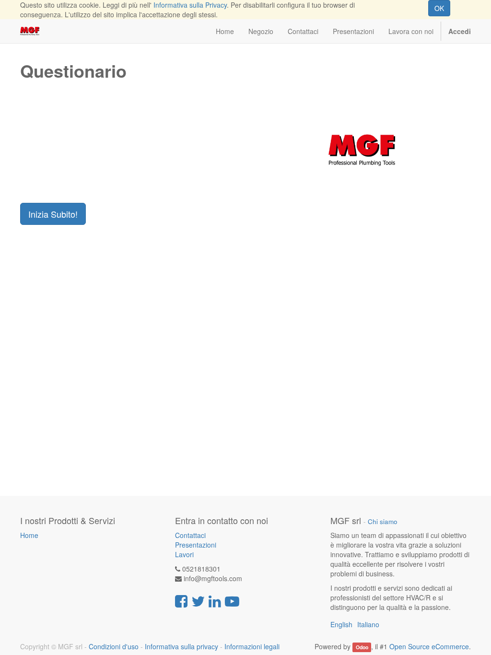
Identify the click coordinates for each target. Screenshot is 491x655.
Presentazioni (195, 545)
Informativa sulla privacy (181, 646)
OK (439, 8)
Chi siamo (382, 521)
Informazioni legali (252, 646)
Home (29, 535)
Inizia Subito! (53, 214)
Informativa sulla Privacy (190, 5)
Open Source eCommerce (429, 646)
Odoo (362, 647)
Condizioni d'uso (114, 646)
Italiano (368, 624)
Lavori (184, 554)
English (341, 624)
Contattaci (190, 535)
